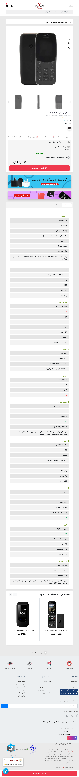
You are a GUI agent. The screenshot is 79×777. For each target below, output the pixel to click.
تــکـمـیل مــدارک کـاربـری (69, 694)
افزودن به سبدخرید (38, 168)
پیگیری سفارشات (20, 696)
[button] (8, 6)
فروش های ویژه (47, 681)
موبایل (63, 120)
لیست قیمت (74, 681)
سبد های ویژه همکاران (71, 687)
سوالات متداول (47, 693)
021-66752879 (65, 729)
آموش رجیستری (20, 687)
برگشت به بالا (37, 652)
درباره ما (23, 690)
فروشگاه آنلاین (74, 684)
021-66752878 (65, 732)
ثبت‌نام (5, 706)
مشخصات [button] (66, 205)
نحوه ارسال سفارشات (19, 684)
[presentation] (70, 102)
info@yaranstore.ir (64, 735)
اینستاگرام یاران (72, 738)
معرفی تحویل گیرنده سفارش (69, 690)
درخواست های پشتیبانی (44, 690)
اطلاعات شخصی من (45, 687)
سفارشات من (47, 684)
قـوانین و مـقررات (20, 681)
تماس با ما (22, 693)
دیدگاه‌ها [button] (56, 205)
